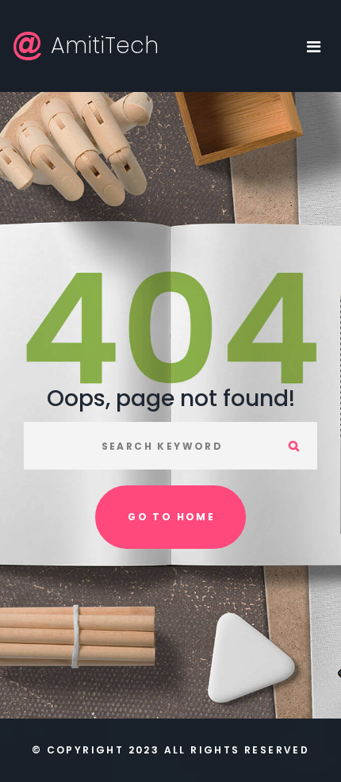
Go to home (171, 516)
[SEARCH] (293, 446)
